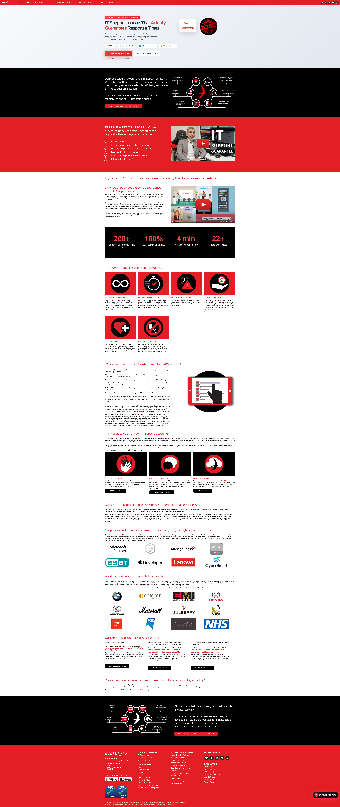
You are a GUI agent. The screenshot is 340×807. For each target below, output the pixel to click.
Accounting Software (178, 763)
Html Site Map (209, 772)
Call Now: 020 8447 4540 (118, 53)
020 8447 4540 (120, 690)
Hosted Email (142, 772)
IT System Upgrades (178, 765)
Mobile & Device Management (148, 788)
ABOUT (29, 2)
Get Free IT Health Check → (147, 53)
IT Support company (141, 409)
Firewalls (174, 770)
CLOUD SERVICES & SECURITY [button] (87, 2)
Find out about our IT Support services (123, 106)
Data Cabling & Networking (180, 768)
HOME (22, 2)
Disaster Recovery (177, 781)
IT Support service (144, 203)
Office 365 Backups (145, 783)
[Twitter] (323, 3)
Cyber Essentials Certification (148, 785)
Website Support (144, 760)
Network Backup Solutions (180, 755)
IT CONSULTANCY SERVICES (161, 492)
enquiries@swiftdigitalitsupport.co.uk (143, 690)
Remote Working (177, 783)
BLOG (102, 2)
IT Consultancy (161, 483)
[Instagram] (333, 3)
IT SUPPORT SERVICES (116, 490)
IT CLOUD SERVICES (203, 490)
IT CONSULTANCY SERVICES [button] (63, 2)
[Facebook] (326, 3)
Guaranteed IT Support (146, 758)
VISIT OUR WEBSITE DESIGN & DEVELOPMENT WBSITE (196, 734)
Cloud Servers (143, 775)
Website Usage (209, 777)
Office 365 (141, 767)
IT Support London (139, 516)
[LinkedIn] (330, 3)
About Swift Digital (210, 769)
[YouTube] (337, 3)
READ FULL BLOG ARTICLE (117, 666)
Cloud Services (225, 481)
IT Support (131, 483)
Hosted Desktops (144, 780)
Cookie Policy (209, 779)
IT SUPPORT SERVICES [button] (42, 2)
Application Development (180, 773)
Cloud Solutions (176, 778)
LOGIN (119, 2)
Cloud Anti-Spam (144, 777)
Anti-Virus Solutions (178, 758)
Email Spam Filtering (178, 760)
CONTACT (111, 2)
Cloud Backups (143, 770)
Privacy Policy (209, 782)
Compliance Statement (212, 774)
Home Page (208, 767)
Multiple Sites (175, 776)
